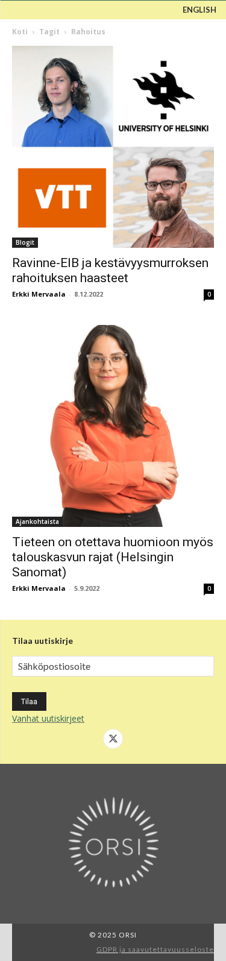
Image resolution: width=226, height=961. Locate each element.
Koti (20, 32)
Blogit (25, 242)
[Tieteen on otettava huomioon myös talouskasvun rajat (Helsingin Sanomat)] (113, 426)
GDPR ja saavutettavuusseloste (155, 949)
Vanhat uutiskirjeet (48, 718)
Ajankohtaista (37, 521)
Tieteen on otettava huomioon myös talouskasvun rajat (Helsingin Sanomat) (112, 557)
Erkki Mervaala (39, 293)
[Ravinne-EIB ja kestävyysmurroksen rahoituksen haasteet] (113, 147)
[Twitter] (113, 739)
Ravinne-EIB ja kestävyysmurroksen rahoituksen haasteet (110, 270)
